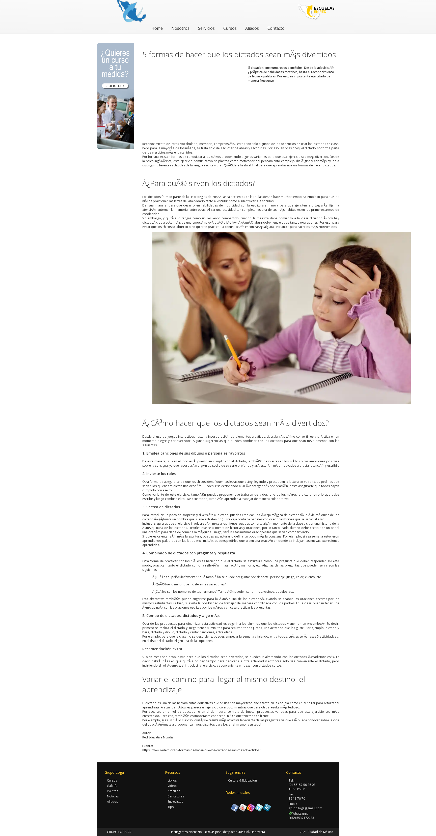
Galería (112, 786)
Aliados (252, 28)
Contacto (276, 28)
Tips (171, 807)
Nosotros (180, 28)
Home (157, 28)
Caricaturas (176, 796)
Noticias (113, 796)
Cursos (230, 28)
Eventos (112, 791)
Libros (172, 780)
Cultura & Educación (242, 780)
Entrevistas (175, 801)
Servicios (206, 28)
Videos (172, 786)
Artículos (174, 791)
